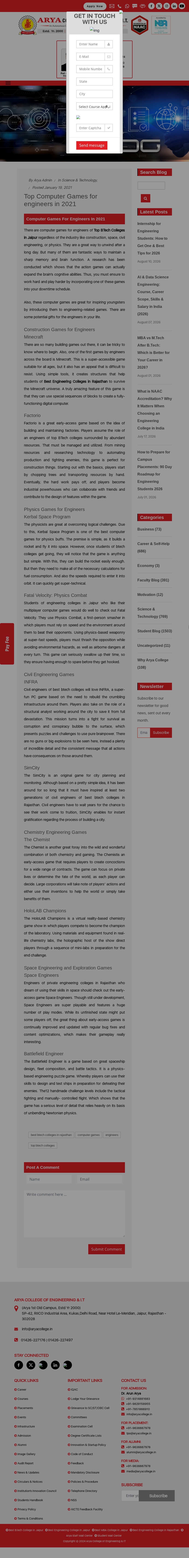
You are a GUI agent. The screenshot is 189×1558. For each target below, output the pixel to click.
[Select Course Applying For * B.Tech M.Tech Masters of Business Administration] (94, 106)
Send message (91, 145)
